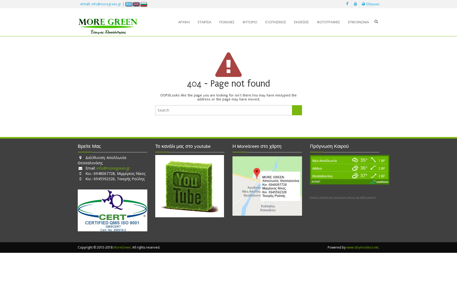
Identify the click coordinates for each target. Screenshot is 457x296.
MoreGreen (122, 247)
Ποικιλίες (227, 22)
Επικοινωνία (358, 22)
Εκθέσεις (301, 22)
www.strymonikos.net (362, 247)
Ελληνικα (372, 4)
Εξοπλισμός (275, 22)
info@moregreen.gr (106, 4)
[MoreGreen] (108, 24)
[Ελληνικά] (129, 4)
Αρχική (184, 22)
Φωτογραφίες (328, 22)
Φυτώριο (250, 22)
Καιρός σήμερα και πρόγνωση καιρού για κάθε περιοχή (343, 197)
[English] (136, 4)
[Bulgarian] (144, 4)
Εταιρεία (204, 22)
